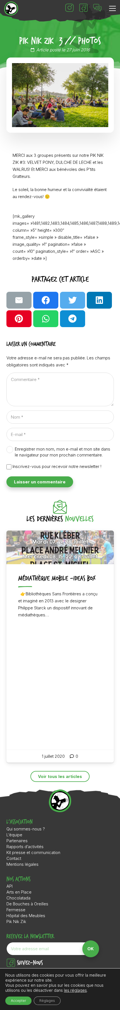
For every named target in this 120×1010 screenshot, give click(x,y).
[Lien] (11, 8)
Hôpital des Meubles (25, 915)
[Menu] (112, 8)
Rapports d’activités (25, 846)
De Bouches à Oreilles (27, 903)
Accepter (18, 1000)
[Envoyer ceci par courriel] (19, 300)
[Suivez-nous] (11, 963)
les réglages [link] (75, 990)
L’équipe (14, 834)
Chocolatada (18, 898)
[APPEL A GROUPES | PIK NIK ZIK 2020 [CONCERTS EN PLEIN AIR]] (60, 647)
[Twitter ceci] (72, 300)
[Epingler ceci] (19, 318)
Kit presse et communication (33, 852)
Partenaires (17, 840)
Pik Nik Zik (16, 921)
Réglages (47, 1000)
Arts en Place (19, 892)
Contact (13, 858)
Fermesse (15, 909)
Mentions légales (22, 864)
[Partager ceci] (45, 300)
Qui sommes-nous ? (25, 829)
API (9, 886)
